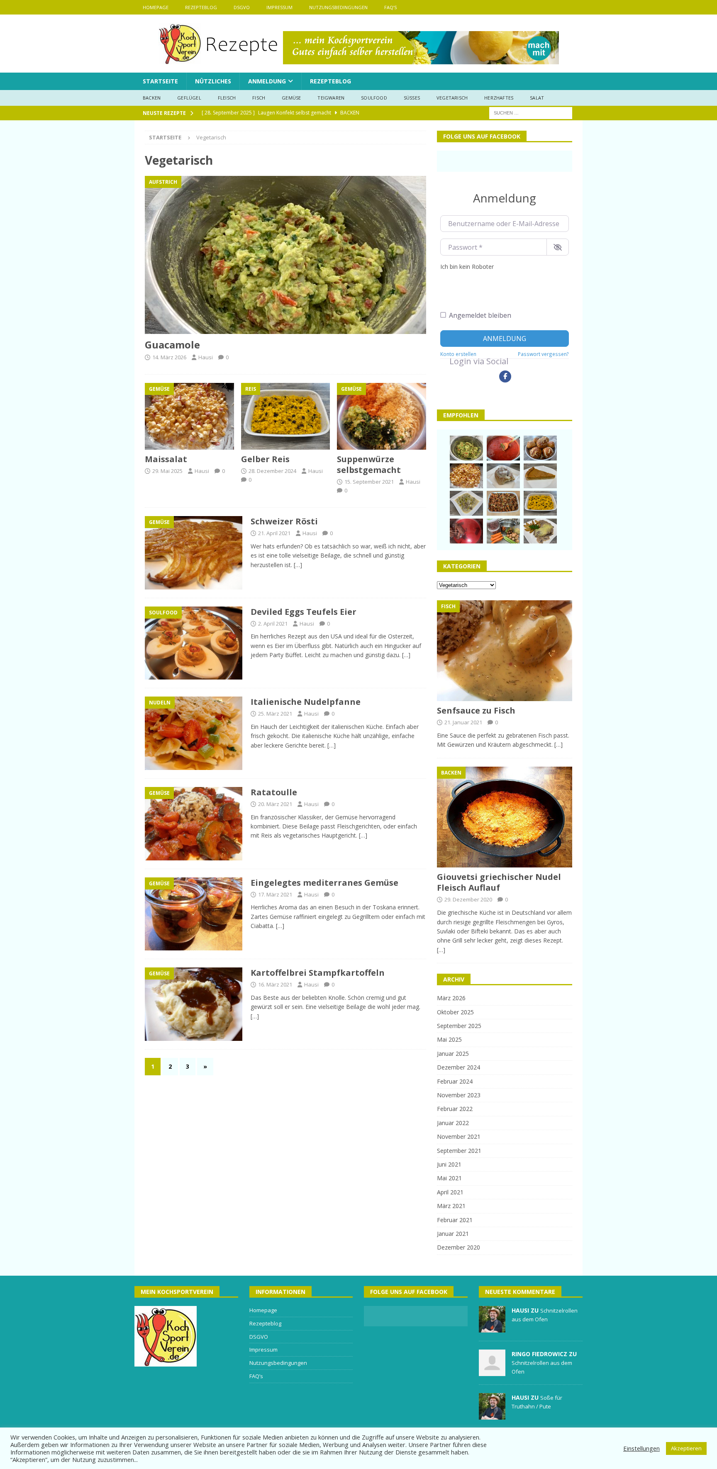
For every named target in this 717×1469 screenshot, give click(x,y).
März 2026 (451, 998)
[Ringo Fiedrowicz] (492, 1371)
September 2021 (459, 1151)
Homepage (155, 7)
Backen (152, 98)
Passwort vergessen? (543, 354)
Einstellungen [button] (641, 1448)
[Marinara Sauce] (503, 448)
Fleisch (227, 98)
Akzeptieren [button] (686, 1448)
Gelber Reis (265, 459)
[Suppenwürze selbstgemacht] (381, 416)
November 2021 (458, 1136)
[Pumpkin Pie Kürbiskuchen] (540, 475)
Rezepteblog (201, 7)
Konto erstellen (458, 354)
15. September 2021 (369, 481)
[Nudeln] (193, 733)
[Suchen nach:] (530, 112)
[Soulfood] (193, 643)
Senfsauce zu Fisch (476, 710)
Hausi (205, 357)
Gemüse (291, 98)
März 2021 (451, 1206)
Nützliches (213, 81)
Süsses (412, 98)
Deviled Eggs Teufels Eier (303, 611)
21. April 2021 (274, 533)
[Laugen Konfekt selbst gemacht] (540, 448)
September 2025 (459, 1026)
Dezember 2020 (458, 1247)
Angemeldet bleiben (480, 315)
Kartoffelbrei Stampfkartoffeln (318, 972)
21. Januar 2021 (463, 722)
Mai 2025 (449, 1039)
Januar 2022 (453, 1123)
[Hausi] (492, 1328)
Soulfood (374, 98)
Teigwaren (330, 98)
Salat (537, 98)
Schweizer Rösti (284, 521)
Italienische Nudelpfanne (306, 701)
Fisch (258, 98)
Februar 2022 (455, 1109)
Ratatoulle (274, 792)
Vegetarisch (452, 98)
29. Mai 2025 (167, 471)
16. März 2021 (275, 984)
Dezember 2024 (458, 1067)
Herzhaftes (498, 98)
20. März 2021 (275, 804)
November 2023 (458, 1095)
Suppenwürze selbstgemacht (369, 464)
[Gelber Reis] (285, 416)
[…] (298, 565)
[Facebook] (505, 376)
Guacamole (172, 344)
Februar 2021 (455, 1220)
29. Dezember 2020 (468, 899)
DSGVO (242, 7)
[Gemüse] (193, 553)
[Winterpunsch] (466, 531)
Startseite (160, 81)
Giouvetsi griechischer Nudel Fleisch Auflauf (499, 882)
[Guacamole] (285, 255)
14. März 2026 (169, 357)
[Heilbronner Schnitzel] (540, 531)
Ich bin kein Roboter (467, 266)
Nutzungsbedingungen (338, 7)
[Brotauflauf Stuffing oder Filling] (503, 503)
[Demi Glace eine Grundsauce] (503, 531)
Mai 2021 (449, 1178)
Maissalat (166, 459)
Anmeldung (267, 81)
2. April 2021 (273, 623)
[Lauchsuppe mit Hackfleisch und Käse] (466, 503)
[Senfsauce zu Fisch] (504, 651)
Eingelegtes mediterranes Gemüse (324, 882)
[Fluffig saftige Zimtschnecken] (503, 475)
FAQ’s (390, 7)
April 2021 (450, 1192)
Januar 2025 (453, 1053)
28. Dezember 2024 (272, 471)
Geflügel (189, 98)
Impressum (279, 7)
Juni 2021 (449, 1164)
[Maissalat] (189, 416)
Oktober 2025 (455, 1012)
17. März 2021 (275, 894)
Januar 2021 (453, 1234)
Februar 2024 (455, 1081)
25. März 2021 (275, 713)
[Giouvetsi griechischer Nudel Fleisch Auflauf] (504, 817)
